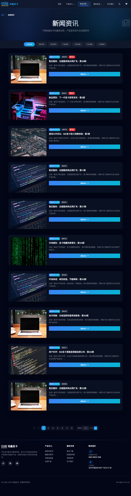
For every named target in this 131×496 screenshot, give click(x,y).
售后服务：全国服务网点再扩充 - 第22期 (67, 388)
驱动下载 (70, 451)
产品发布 (65, 44)
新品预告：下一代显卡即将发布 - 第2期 (67, 97)
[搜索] (119, 4)
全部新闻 (29, 44)
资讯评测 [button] (83, 4)
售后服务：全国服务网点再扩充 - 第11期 (67, 170)
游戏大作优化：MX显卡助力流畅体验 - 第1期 (69, 134)
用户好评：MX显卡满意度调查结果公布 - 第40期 (71, 352)
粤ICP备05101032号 (123, 482)
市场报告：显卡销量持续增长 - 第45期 (66, 243)
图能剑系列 (49, 455)
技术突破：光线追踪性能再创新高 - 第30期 (68, 315)
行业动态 (77, 44)
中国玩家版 (49, 458)
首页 (59, 4)
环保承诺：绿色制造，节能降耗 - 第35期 (67, 279)
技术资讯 (53, 44)
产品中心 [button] (69, 4)
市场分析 (41, 44)
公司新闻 (102, 44)
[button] (126, 4)
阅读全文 (83, 74)
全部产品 (48, 461)
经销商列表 (71, 455)
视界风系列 (49, 451)
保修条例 (70, 458)
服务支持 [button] (97, 4)
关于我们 (110, 4)
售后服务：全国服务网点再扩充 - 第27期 (67, 206)
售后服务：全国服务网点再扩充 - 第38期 (67, 61)
